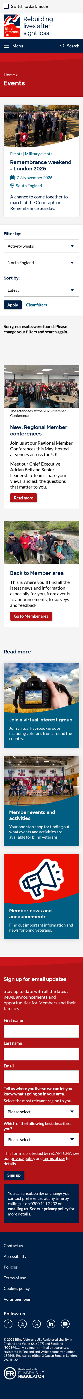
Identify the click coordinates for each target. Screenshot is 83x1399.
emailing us (18, 1208)
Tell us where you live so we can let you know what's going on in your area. (38, 1091)
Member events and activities (32, 815)
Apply (12, 304)
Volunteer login (17, 1299)
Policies (11, 1266)
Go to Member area (31, 616)
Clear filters (36, 304)
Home (9, 74)
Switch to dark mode (29, 6)
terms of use (54, 1158)
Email (9, 1065)
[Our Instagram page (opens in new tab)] (22, 1324)
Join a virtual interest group (40, 720)
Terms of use (15, 1277)
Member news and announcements (30, 914)
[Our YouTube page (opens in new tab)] (65, 1324)
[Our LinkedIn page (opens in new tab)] (51, 1324)
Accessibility (15, 1256)
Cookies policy (17, 1288)
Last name (13, 1043)
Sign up (14, 1175)
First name (13, 1020)
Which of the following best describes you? (37, 1126)
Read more (23, 497)
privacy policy (23, 1158)
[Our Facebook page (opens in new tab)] (8, 1324)
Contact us (13, 1245)
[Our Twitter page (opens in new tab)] (36, 1324)
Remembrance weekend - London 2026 (40, 165)
